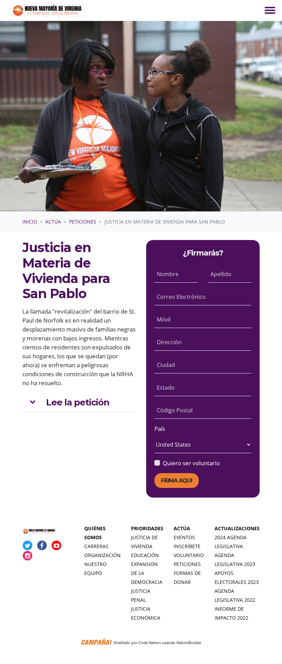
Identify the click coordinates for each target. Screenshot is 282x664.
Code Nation (150, 642)
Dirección (169, 342)
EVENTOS (184, 537)
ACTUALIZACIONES (237, 528)
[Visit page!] (28, 545)
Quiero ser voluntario (191, 463)
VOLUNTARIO (189, 555)
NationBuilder (188, 642)
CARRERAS (96, 546)
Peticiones (82, 221)
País (159, 428)
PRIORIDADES (147, 528)
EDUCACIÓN (145, 555)
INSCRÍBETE (187, 546)
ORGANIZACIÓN (102, 555)
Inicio (29, 221)
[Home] (49, 10)
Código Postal (175, 410)
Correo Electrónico (181, 297)
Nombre (167, 274)
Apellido (220, 274)
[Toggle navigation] (270, 10)
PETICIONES (187, 564)
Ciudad (166, 365)
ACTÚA (182, 528)
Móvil (164, 319)
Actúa (53, 221)
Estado (166, 387)
